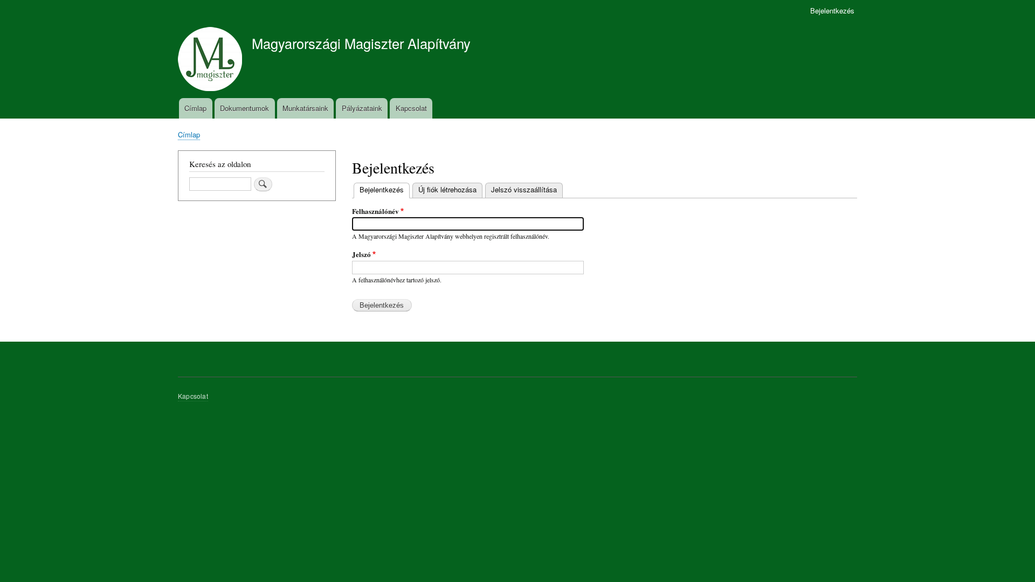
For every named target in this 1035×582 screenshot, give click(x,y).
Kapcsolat (411, 108)
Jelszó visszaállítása (524, 189)
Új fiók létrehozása (447, 189)
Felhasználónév (375, 211)
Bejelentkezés (832, 10)
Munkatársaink (305, 108)
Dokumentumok (244, 108)
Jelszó (361, 254)
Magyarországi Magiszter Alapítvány (361, 43)
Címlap (195, 108)
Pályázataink (362, 108)
